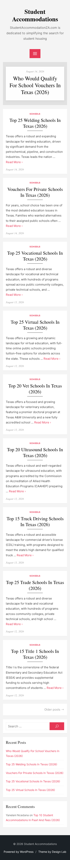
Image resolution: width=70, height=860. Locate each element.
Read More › (14, 162)
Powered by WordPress (18, 851)
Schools (35, 114)
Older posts (52, 709)
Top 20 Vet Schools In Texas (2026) (35, 389)
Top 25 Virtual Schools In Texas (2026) (35, 325)
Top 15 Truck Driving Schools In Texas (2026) (35, 522)
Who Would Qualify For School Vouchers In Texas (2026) (35, 85)
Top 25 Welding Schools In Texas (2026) (35, 123)
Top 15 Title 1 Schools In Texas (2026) (35, 654)
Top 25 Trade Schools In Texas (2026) (35, 585)
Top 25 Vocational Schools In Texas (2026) (35, 256)
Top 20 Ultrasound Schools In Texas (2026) (35, 452)
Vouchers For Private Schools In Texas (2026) (35, 192)
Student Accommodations (35, 15)
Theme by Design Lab (52, 851)
